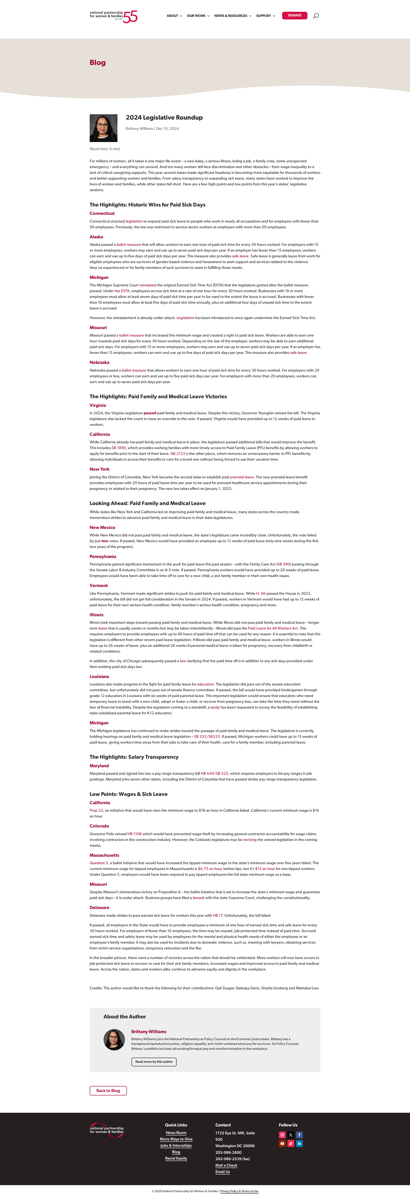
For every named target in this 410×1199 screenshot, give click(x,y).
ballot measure (129, 245)
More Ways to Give (176, 1139)
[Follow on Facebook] (299, 1135)
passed (150, 413)
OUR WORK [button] (196, 16)
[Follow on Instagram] (282, 1135)
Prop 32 (96, 811)
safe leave (240, 256)
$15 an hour (265, 869)
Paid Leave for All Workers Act (273, 629)
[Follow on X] (290, 1135)
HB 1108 (134, 834)
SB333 (214, 737)
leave (102, 629)
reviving (250, 840)
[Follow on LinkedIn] (299, 1143)
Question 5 (99, 863)
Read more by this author (154, 1062)
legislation (134, 222)
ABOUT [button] (172, 16)
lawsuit (198, 898)
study (215, 708)
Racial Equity (176, 1159)
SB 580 (284, 565)
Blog (176, 1152)
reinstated (147, 285)
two (104, 541)
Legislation (185, 318)
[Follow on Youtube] (282, 1143)
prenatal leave (242, 477)
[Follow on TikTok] (290, 1143)
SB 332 (200, 737)
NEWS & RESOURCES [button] (230, 16)
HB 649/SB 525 (214, 774)
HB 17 (218, 916)
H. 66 (261, 594)
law (183, 661)
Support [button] (263, 16)
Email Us (222, 1172)
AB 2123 (178, 454)
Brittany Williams (139, 129)
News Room (176, 1133)
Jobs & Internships (176, 1146)
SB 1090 (119, 448)
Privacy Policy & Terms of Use (239, 1191)
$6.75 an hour (209, 869)
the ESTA (122, 291)
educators (205, 685)
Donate (295, 15)
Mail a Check (226, 1166)
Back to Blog (108, 1091)
